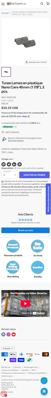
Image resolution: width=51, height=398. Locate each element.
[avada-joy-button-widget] (44, 391)
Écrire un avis (25, 230)
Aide (33, 370)
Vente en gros (7, 376)
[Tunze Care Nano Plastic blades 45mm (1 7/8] (6, 71)
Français (6, 348)
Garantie (25, 370)
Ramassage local (31, 367)
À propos (17, 367)
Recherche (5, 367)
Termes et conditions (9, 370)
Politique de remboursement (13, 373)
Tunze (10, 100)
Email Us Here (7, 392)
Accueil (5, 13)
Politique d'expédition (37, 373)
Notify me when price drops (48, 199)
